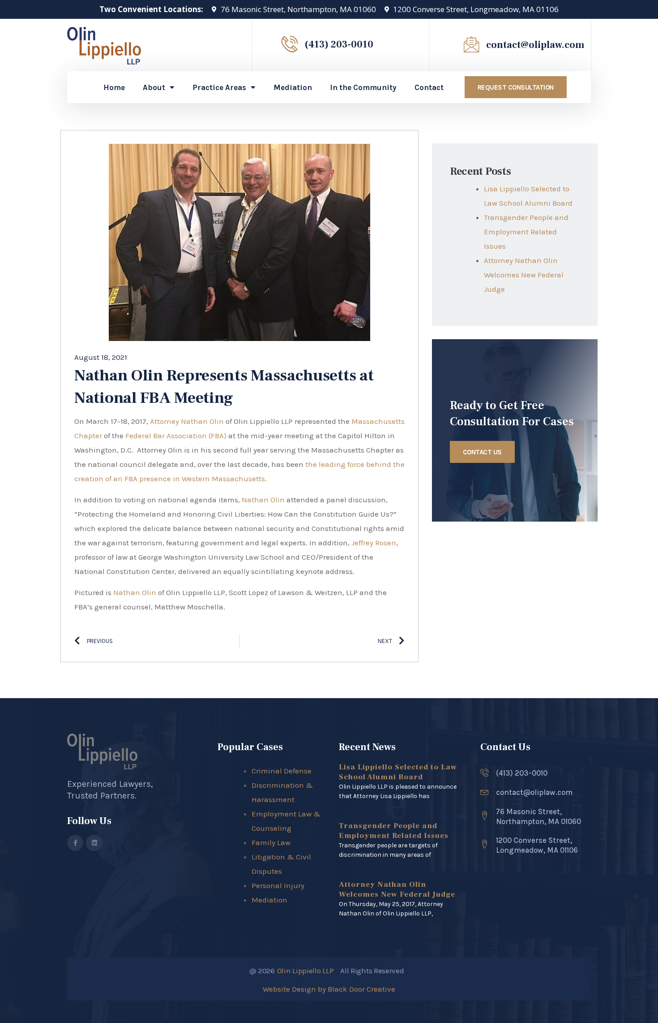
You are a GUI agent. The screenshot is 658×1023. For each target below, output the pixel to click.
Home (114, 87)
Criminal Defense (282, 770)
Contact (429, 87)
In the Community (363, 87)
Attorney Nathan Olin (188, 421)
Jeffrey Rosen (373, 542)
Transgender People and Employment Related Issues (526, 231)
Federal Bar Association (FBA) (175, 435)
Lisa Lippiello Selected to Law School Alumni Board (398, 772)
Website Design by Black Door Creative (329, 988)
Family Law (271, 842)
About (154, 87)
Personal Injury (278, 885)
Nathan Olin (263, 499)
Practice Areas (219, 87)
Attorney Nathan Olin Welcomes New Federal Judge (524, 275)
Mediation (292, 87)
